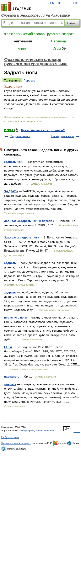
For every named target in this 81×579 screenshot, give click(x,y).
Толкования (22, 41)
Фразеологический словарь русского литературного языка (40, 34)
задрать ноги (13, 161)
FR (75, 3)
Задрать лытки (20, 136)
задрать (10, 262)
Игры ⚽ (59, 48)
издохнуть (12, 376)
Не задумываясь (62, 136)
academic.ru (16, 6)
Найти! (71, 23)
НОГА (8, 347)
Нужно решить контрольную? (43, 130)
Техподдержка (26, 430)
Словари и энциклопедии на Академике (35, 15)
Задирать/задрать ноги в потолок (29, 220)
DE (60, 3)
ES (67, 3)
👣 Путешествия (10, 437)
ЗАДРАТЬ (11, 191)
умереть (10, 384)
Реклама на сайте (45, 430)
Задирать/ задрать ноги (21, 237)
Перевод (29, 80)
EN (52, 3)
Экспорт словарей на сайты (16, 443)
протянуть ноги (15, 317)
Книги (21, 48)
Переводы (59, 41)
